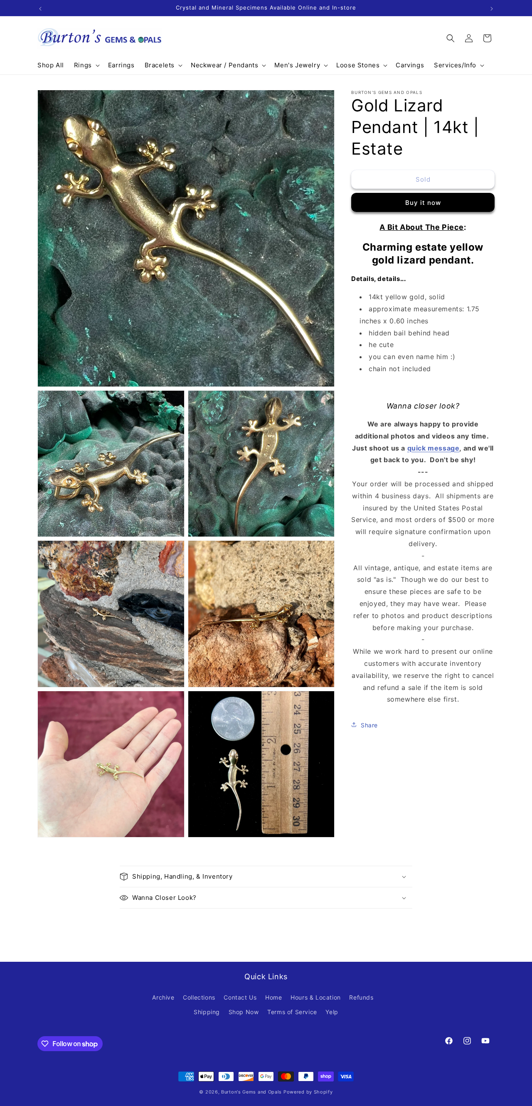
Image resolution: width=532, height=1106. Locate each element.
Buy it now (423, 203)
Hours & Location (316, 997)
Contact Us (240, 997)
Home (273, 997)
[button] (86, 65)
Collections (199, 997)
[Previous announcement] (40, 8)
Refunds (361, 997)
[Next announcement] (492, 8)
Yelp (331, 1011)
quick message (433, 447)
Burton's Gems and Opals (251, 1092)
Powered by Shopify (308, 1092)
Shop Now (244, 1011)
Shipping (207, 1011)
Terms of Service (292, 1011)
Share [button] (369, 724)
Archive (163, 997)
